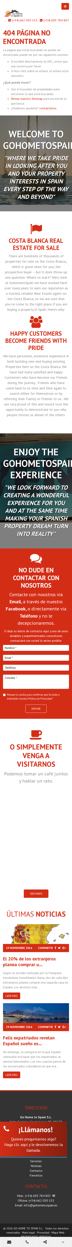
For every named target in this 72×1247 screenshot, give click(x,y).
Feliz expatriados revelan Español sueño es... (29, 1041)
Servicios (36, 1161)
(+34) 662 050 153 (24, 20)
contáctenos (47, 108)
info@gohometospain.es (40, 1205)
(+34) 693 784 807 (56, 20)
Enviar (36, 708)
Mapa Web (58, 1232)
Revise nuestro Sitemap (27, 99)
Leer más (12, 996)
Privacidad (43, 1232)
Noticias (36, 1166)
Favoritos (36, 1175)
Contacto (36, 1171)
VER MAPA (36, 893)
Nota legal (28, 1232)
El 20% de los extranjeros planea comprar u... (29, 962)
